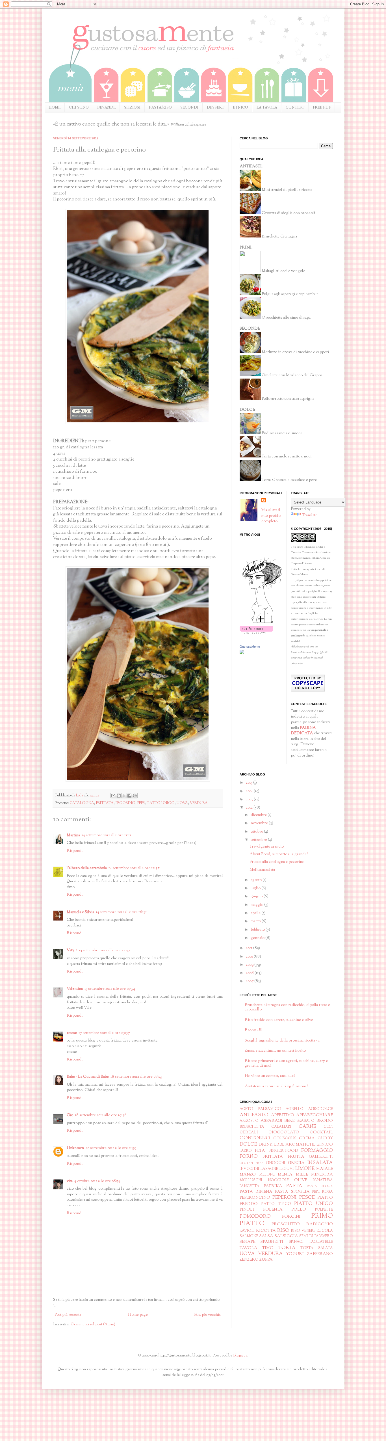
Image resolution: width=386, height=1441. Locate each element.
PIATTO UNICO (161, 803)
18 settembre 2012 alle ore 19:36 (101, 1115)
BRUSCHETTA (252, 1126)
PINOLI (247, 1210)
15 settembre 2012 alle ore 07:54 (109, 989)
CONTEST (295, 107)
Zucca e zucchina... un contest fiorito (275, 1051)
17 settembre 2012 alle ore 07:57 (104, 1033)
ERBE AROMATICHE (294, 1145)
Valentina (75, 989)
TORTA (287, 1248)
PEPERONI (284, 1197)
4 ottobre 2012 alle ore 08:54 (97, 1181)
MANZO (248, 1175)
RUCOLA (325, 1230)
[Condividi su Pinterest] (135, 795)
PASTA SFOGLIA (292, 1192)
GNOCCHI (275, 1163)
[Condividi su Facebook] (129, 795)
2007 (250, 981)
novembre (260, 823)
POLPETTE (324, 1209)
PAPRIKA (273, 1186)
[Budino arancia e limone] (250, 433)
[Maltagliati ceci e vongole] (250, 271)
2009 (250, 965)
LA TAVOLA (267, 107)
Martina (73, 835)
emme (72, 1033)
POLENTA (273, 1210)
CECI (328, 1126)
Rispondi (75, 851)
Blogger (240, 1355)
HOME (54, 107)
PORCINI (291, 1217)
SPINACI (296, 1242)
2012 (249, 808)
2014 (250, 791)
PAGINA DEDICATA (303, 730)
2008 (250, 973)
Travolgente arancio (267, 847)
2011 (249, 948)
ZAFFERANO (320, 1254)
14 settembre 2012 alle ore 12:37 (134, 868)
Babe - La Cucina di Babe (88, 1077)
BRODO (324, 1121)
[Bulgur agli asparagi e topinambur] (250, 294)
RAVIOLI (247, 1230)
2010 (250, 957)
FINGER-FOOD (283, 1151)
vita (70, 1181)
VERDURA (199, 803)
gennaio (258, 938)
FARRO (246, 1150)
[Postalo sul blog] (119, 795)
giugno (257, 896)
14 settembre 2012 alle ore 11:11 (106, 835)
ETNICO (240, 107)
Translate (309, 515)
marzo (256, 921)
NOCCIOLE (278, 1180)
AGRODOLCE (320, 1109)
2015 (249, 783)
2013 (250, 799)
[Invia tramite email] (113, 795)
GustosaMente (250, 646)
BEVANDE (106, 107)
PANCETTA (249, 1186)
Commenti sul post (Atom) (93, 1324)
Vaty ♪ (72, 950)
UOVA (182, 803)
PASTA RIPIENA (256, 1192)
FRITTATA (105, 803)
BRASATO (305, 1121)
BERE (289, 1121)
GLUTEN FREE (251, 1163)
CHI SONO (79, 107)
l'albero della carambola (87, 868)
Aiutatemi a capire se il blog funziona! (276, 1086)
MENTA (285, 1175)
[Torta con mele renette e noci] (250, 456)
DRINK (266, 1145)
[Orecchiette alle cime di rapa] (250, 318)
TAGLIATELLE (321, 1242)
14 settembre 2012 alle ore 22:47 (104, 950)
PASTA (294, 1186)
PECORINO (125, 803)
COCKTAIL (321, 1132)
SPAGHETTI (272, 1242)
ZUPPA (266, 1260)
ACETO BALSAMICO (260, 1109)
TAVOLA (248, 1248)
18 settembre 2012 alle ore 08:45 (136, 1077)
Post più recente (68, 1315)
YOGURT (295, 1254)
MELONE (267, 1174)
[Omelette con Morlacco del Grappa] (250, 375)
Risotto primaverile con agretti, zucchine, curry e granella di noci (286, 1063)
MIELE (302, 1175)
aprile (256, 913)
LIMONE (305, 1168)
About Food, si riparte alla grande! (279, 854)
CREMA (307, 1138)
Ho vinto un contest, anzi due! (270, 1076)
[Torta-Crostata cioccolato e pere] (250, 480)
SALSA (266, 1236)
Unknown (75, 1148)
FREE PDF (322, 107)
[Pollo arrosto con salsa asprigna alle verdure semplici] (250, 399)
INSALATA (320, 1162)
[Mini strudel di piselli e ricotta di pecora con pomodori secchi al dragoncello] (250, 190)
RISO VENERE (303, 1230)
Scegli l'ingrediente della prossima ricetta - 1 (282, 1041)
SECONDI (189, 107)
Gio (70, 1115)
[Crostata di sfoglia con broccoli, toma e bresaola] (250, 213)
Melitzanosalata (262, 870)
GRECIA (296, 1163)
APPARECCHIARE (314, 1115)
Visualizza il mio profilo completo (271, 515)
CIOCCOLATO (283, 1132)
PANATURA (323, 1180)
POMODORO (255, 1216)
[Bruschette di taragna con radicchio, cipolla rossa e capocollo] (250, 236)
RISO (283, 1230)
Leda (80, 795)
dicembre (259, 815)
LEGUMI (286, 1169)
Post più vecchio (207, 1315)
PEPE (141, 803)
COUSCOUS (284, 1138)
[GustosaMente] (242, 653)
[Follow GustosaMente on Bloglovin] (262, 623)
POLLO (298, 1210)
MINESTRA (322, 1175)
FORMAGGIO (317, 1150)
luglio (256, 888)
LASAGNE (269, 1169)
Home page (138, 1315)
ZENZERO (249, 1260)
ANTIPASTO (254, 1115)
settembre (259, 840)
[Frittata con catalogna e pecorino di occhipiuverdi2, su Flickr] (138, 423)
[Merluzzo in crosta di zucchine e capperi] (250, 352)
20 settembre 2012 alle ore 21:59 (111, 1148)
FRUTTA (296, 1157)
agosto (257, 880)
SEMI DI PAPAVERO (316, 1236)
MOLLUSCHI (251, 1180)
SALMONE (249, 1236)
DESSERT (215, 107)
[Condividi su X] (124, 795)
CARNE (307, 1126)
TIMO (268, 1248)
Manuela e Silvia (80, 912)
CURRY (325, 1138)
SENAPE (247, 1242)
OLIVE (300, 1180)
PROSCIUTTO (286, 1224)
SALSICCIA (286, 1236)
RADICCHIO (319, 1224)
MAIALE (324, 1169)
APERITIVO (282, 1115)
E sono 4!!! (253, 1030)
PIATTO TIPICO (276, 1204)
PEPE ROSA (322, 1191)
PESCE (307, 1197)
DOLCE (248, 1144)
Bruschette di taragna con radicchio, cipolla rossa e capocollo (287, 1007)
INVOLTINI (249, 1169)
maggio (257, 905)
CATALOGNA (82, 803)
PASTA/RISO (160, 107)
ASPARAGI (271, 1121)
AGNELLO (294, 1109)
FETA (260, 1151)
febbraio (258, 930)
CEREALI (249, 1132)
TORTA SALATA (316, 1248)
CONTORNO (255, 1138)
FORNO (249, 1156)
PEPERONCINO (255, 1198)
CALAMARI (281, 1126)
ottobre (257, 832)
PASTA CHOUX (320, 1186)
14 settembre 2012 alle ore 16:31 (121, 912)
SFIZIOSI (132, 107)
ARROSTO (249, 1121)
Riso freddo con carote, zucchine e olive (279, 1020)
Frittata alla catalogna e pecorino (277, 862)
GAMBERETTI (321, 1156)
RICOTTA (266, 1231)
